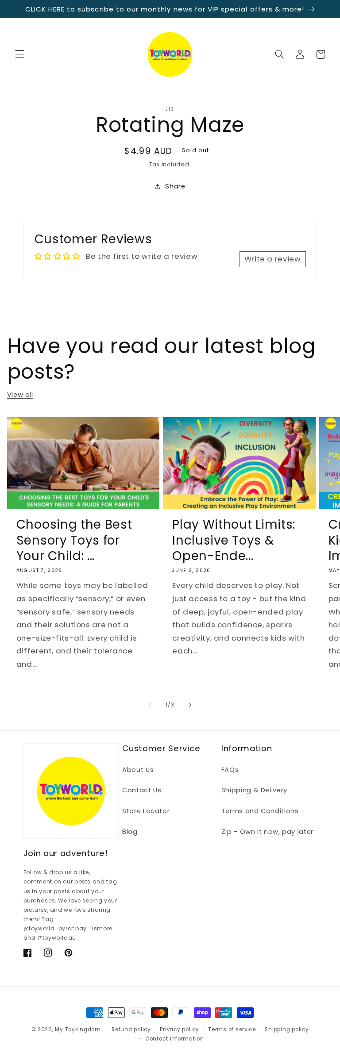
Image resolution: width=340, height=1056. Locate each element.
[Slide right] (190, 704)
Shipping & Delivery (254, 790)
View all (20, 394)
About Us (138, 769)
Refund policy (131, 1029)
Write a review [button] (272, 258)
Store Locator (146, 810)
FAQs (230, 769)
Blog (130, 831)
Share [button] (175, 186)
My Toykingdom (78, 1029)
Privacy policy (179, 1029)
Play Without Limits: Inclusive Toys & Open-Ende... (233, 540)
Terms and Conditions (260, 810)
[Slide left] (150, 704)
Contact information (174, 1038)
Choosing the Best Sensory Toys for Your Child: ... (74, 540)
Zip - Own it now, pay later (267, 831)
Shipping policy (287, 1029)
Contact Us (141, 790)
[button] (19, 54)
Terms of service (232, 1029)
